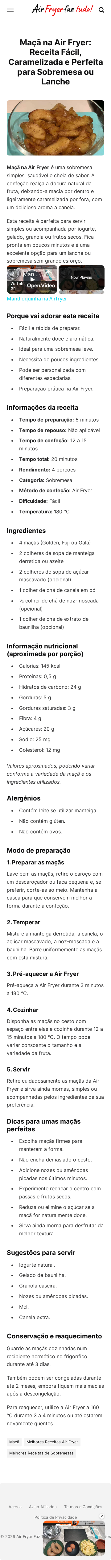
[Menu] (10, 9)
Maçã (14, 1442)
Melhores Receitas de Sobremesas (41, 1453)
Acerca (15, 1506)
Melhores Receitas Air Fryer (52, 1442)
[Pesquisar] (101, 9)
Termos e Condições (83, 1506)
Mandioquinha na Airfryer (32, 274)
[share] (47, 272)
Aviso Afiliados (43, 1506)
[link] (15, 273)
